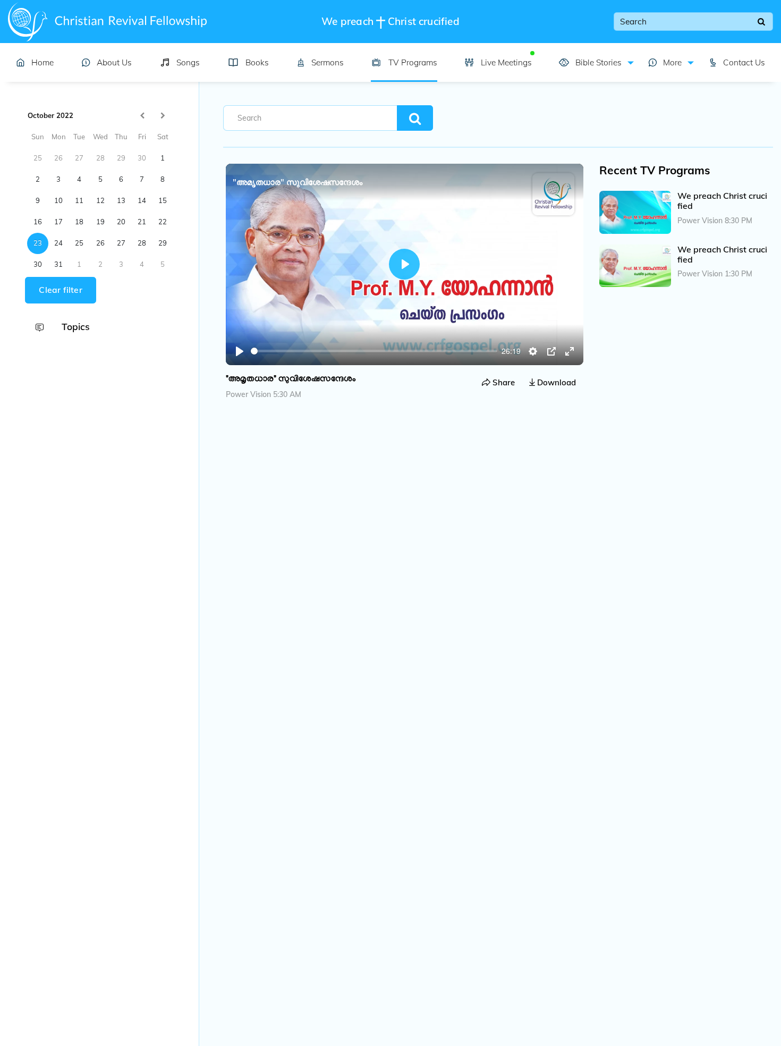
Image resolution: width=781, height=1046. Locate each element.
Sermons (327, 62)
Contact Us (744, 62)
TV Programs (412, 62)
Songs (188, 62)
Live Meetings (506, 62)
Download (555, 382)
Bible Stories (597, 62)
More (671, 62)
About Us (114, 62)
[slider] (374, 351)
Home (42, 62)
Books (257, 62)
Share (502, 382)
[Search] (761, 21)
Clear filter (60, 290)
